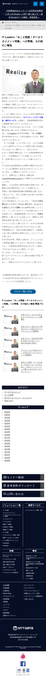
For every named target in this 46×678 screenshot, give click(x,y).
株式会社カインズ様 (31, 556)
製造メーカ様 (29, 570)
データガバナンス (7, 519)
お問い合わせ (15, 494)
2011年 (7, 455)
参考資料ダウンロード (21, 485)
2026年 (7, 412)
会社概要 (6, 585)
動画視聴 (6, 613)
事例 (34, 551)
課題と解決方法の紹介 (9, 562)
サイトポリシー (29, 588)
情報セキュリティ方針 (32, 593)
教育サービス (34, 505)
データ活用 (8, 395)
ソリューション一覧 (11, 505)
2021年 (7, 426)
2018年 (7, 435)
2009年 (7, 460)
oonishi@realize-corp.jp (12, 178)
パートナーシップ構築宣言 (33, 596)
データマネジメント (12, 392)
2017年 (7, 438)
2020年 (7, 429)
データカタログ (7, 521)
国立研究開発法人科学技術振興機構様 (35, 564)
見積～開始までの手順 (9, 564)
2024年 (7, 418)
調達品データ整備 (7, 529)
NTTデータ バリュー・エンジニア (18, 398)
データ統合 (6, 510)
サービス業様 (29, 578)
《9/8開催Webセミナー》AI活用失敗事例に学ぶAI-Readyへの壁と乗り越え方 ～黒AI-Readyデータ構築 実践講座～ (24, 14)
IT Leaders (11, 133)
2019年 (7, 432)
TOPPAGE (5, 545)
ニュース (6, 604)
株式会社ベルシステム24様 (33, 562)
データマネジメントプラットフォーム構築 (12, 515)
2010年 (7, 458)
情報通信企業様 (30, 573)
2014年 (7, 446)
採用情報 (6, 599)
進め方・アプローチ (8, 567)
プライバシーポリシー (32, 591)
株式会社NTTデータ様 (31, 568)
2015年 (7, 443)
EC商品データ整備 (8, 527)
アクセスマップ (8, 596)
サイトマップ (28, 585)
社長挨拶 (6, 588)
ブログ (5, 610)
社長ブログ (8, 401)
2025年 (7, 415)
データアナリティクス (9, 513)
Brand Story (7, 593)
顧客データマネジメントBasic (11, 537)
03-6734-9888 (23, 640)
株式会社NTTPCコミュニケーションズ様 (35, 558)
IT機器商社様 (29, 576)
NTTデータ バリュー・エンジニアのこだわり (12, 556)
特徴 (11, 551)
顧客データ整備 (7, 524)
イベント (6, 607)
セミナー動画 (15, 477)
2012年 (7, 452)
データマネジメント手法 (9, 559)
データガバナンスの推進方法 (10, 572)
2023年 (7, 420)
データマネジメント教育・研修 (11, 535)
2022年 (7, 423)
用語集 (5, 602)
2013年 (7, 449)
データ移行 (6, 532)
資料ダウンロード (9, 615)
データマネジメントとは (9, 570)
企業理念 (6, 591)
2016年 (7, 440)
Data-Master (6, 543)
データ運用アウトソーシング (10, 540)
